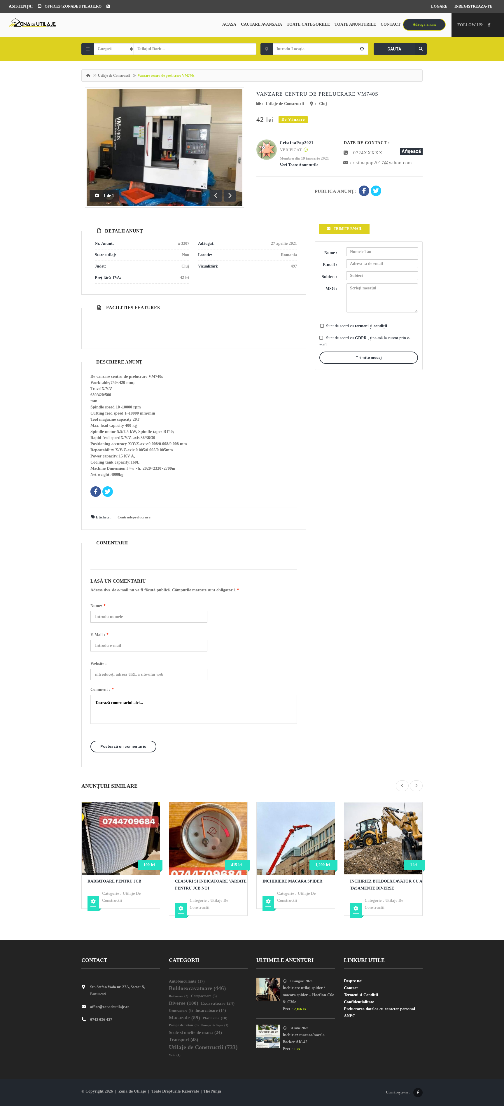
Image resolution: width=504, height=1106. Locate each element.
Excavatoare (218, 1003)
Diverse (183, 1003)
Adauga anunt (424, 24)
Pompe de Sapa (214, 1025)
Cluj (323, 104)
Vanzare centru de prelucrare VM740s (317, 94)
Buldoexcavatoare (197, 988)
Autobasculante (187, 981)
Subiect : (329, 277)
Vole (175, 1055)
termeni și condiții (371, 326)
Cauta (394, 49)
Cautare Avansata (261, 24)
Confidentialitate (359, 1002)
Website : (98, 663)
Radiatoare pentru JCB (114, 881)
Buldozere (178, 996)
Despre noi (353, 981)
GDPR (361, 338)
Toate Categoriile (308, 24)
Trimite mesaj (369, 357)
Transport (183, 1039)
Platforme (215, 1018)
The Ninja (212, 1091)
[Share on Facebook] (364, 191)
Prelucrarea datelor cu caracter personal (379, 1009)
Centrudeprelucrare (134, 517)
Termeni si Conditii (361, 995)
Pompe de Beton (184, 1025)
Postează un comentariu (123, 746)
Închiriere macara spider (292, 881)
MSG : (331, 288)
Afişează (411, 151)
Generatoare (181, 1011)
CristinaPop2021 (297, 143)
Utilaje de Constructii (114, 76)
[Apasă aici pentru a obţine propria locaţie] (362, 49)
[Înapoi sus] (485, 1069)
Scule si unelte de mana (195, 1032)
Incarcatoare (210, 1010)
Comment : (102, 689)
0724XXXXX (368, 152)
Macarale (184, 1018)
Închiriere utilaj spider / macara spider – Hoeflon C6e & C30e (308, 995)
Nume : (330, 253)
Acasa (229, 24)
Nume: (98, 606)
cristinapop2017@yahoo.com (381, 162)
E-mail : (99, 635)
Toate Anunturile (355, 24)
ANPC (349, 1016)
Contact (390, 24)
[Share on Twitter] (376, 191)
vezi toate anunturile (299, 165)
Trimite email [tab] (348, 229)
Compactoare (204, 996)
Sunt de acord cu (356, 326)
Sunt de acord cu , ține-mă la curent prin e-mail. (364, 341)
